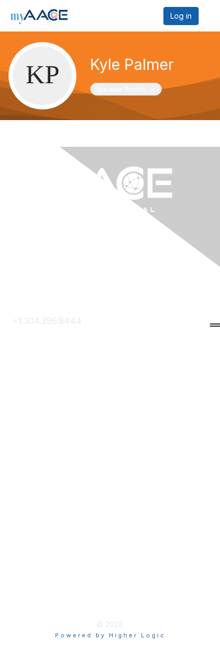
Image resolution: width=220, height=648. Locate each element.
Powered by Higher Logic (110, 635)
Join (21, 424)
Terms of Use (40, 562)
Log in (181, 15)
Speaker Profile (124, 88)
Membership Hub (47, 442)
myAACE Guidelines (51, 579)
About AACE (38, 459)
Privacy (27, 545)
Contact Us (35, 338)
